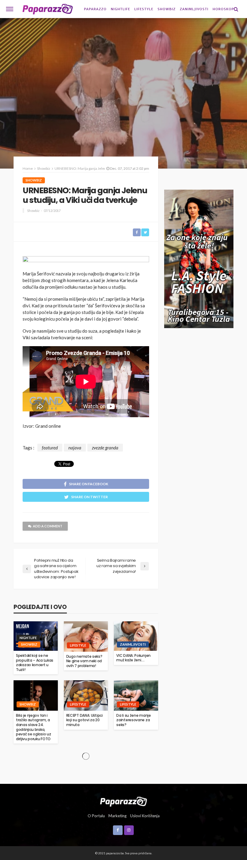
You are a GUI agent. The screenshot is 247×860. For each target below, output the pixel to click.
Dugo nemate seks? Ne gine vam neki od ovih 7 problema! (84, 661)
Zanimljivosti (194, 9)
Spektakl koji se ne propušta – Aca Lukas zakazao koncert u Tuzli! (34, 662)
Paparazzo (95, 9)
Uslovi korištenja (145, 815)
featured (50, 447)
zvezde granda (105, 447)
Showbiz (167, 9)
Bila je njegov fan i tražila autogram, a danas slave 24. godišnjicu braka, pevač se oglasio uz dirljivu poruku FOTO (33, 727)
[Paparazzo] (123, 800)
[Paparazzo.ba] (47, 9)
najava (74, 447)
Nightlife (120, 9)
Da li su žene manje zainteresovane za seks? (133, 720)
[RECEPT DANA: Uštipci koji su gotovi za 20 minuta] (86, 695)
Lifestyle (143, 9)
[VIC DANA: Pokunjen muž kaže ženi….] (136, 636)
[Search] (236, 9)
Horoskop (223, 9)
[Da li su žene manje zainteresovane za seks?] (136, 695)
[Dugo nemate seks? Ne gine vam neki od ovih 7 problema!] (86, 636)
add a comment (47, 526)
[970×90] (86, 261)
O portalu (96, 815)
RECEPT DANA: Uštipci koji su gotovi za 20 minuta (84, 720)
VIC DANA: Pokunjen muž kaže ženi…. (133, 658)
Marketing (117, 815)
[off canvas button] (9, 9)
